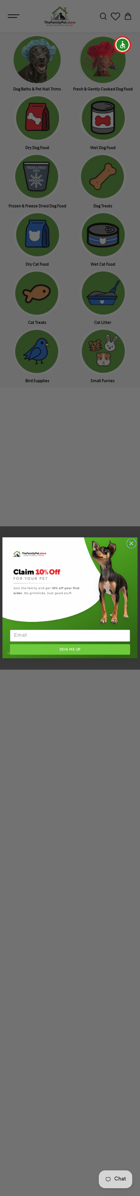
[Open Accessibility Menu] (122, 45)
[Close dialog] (131, 544)
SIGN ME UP (70, 649)
